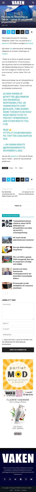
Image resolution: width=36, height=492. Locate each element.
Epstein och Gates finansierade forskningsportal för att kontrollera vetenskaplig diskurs (22, 273)
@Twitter (8, 97)
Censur (11, 168)
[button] (3, 2)
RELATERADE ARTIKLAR (10, 216)
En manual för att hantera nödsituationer (26, 193)
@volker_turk (11, 109)
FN (16, 168)
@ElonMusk (22, 97)
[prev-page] (3, 293)
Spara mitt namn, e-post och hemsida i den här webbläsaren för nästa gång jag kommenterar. (17, 342)
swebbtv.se (14, 156)
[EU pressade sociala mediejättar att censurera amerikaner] (7, 285)
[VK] (27, 32)
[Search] (33, 2)
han (11, 49)
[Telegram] (13, 32)
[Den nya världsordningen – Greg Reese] (7, 249)
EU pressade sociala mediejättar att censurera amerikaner (23, 285)
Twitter (4, 54)
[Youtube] (31, 479)
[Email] (18, 32)
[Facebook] (4, 32)
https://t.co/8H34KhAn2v (17, 133)
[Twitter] (9, 32)
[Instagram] (10, 479)
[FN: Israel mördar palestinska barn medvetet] (7, 239)
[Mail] (15, 479)
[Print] (22, 32)
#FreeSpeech (20, 118)
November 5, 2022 (12, 150)
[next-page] (6, 293)
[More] (32, 32)
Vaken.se (18, 206)
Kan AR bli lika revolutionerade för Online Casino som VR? (10, 194)
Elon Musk (29, 43)
